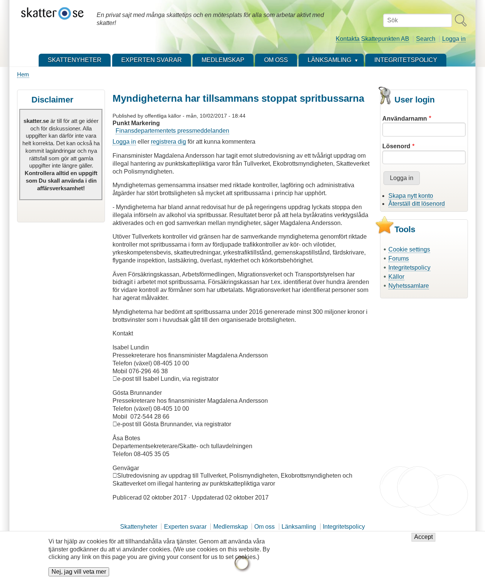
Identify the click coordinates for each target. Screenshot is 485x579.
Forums (398, 258)
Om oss (264, 526)
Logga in (454, 39)
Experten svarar (185, 526)
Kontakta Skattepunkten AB (372, 39)
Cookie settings (409, 249)
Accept (423, 537)
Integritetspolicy (409, 267)
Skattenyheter (138, 526)
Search (425, 39)
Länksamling (299, 526)
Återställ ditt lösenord (416, 203)
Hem (23, 74)
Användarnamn (404, 118)
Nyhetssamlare (408, 286)
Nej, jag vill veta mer (79, 572)
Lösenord (396, 146)
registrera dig (168, 141)
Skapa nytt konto (410, 195)
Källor (396, 276)
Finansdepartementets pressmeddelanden (172, 130)
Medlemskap (230, 526)
